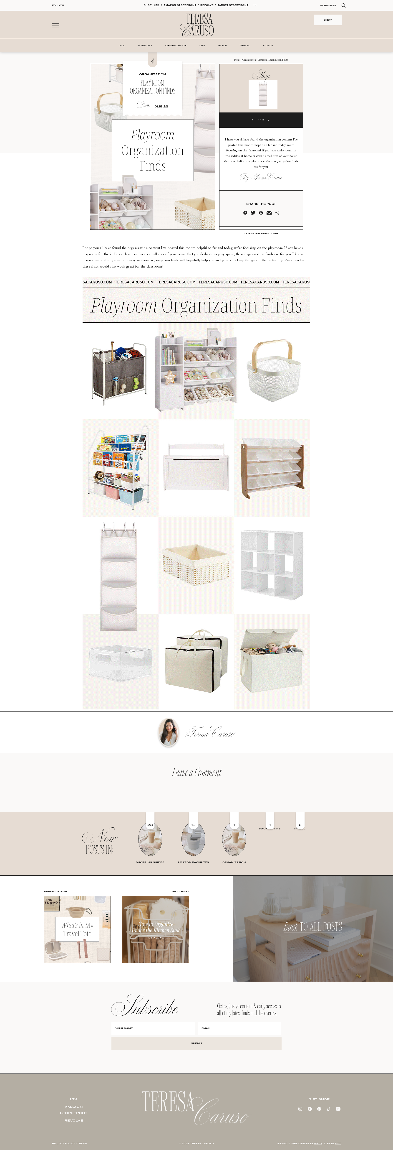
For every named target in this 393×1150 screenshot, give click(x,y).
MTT (338, 1143)
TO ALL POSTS (313, 928)
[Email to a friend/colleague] (269, 214)
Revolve (74, 1120)
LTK (156, 5)
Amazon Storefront (74, 1110)
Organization (249, 60)
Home (237, 60)
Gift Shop (319, 1099)
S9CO (318, 1143)
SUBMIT (196, 1043)
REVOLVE (206, 5)
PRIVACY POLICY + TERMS (69, 1143)
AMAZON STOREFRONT (180, 5)
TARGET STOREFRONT (233, 5)
